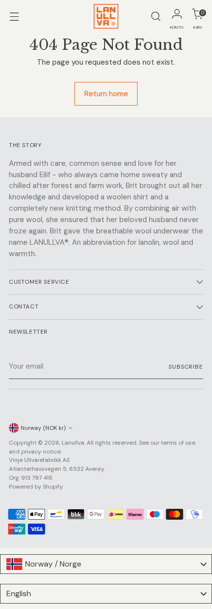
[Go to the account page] (177, 16)
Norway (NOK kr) (43, 428)
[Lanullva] (106, 16)
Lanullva (73, 443)
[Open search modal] (155, 16)
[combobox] (106, 564)
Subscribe (186, 367)
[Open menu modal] (14, 16)
